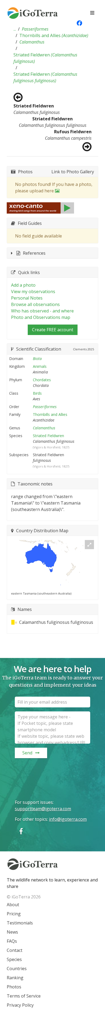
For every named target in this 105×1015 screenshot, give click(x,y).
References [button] (34, 253)
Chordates (42, 379)
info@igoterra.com (68, 819)
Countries (17, 968)
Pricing (14, 914)
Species (14, 959)
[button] (14, 29)
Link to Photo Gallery (72, 172)
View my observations (33, 291)
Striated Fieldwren (45, 58)
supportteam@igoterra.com (43, 809)
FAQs (12, 941)
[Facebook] (21, 831)
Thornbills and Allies (53, 35)
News (12, 932)
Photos (14, 987)
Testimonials (20, 923)
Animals (40, 366)
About (13, 905)
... (14, 29)
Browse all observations (35, 304)
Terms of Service (24, 996)
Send (27, 753)
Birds (37, 393)
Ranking (15, 978)
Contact (14, 950)
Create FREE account (52, 330)
